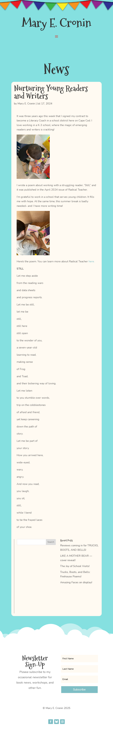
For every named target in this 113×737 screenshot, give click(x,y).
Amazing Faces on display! (76, 582)
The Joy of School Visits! (74, 566)
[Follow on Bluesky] (56, 721)
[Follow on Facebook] (50, 721)
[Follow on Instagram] (62, 721)
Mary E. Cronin (26, 103)
